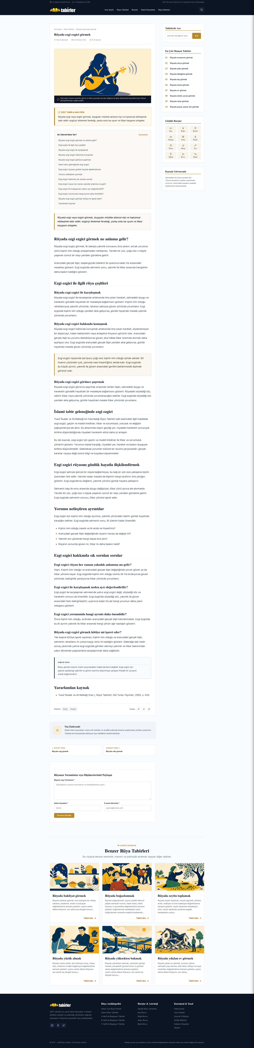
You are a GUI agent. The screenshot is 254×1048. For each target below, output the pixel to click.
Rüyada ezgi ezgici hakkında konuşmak (75, 155)
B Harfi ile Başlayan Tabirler (113, 1020)
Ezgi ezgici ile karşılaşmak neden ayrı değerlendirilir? (81, 189)
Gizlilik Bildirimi (180, 1020)
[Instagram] (52, 1025)
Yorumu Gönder (64, 815)
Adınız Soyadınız (61, 803)
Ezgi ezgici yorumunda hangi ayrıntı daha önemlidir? (80, 194)
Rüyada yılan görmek (179, 68)
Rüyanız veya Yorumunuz (64, 780)
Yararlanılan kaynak (66, 203)
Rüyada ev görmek (178, 90)
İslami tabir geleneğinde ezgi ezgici (73, 164)
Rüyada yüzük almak (67, 958)
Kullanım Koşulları (181, 1024)
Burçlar (135, 10)
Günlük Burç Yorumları (147, 1009)
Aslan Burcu (143, 1020)
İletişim (177, 1028)
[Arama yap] (201, 9)
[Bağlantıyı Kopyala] (138, 709)
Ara (196, 36)
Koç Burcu (142, 1012)
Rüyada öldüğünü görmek (181, 74)
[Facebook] (58, 1025)
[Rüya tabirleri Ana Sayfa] (63, 10)
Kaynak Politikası (181, 1016)
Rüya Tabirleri (123, 10)
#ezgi (65, 709)
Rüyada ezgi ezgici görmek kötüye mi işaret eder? (80, 199)
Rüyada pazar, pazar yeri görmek (184, 107)
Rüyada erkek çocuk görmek (182, 96)
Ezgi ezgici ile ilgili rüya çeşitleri (71, 145)
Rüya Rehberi (164, 10)
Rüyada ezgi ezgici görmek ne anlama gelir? (77, 140)
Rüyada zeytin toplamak (174, 895)
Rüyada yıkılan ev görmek (175, 958)
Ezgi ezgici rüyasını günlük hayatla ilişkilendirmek (79, 169)
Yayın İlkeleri (179, 1012)
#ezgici (73, 709)
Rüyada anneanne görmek (181, 57)
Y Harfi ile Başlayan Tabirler (113, 1024)
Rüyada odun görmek (179, 101)
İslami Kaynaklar (148, 10)
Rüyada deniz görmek (179, 85)
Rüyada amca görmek (179, 63)
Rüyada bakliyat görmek (69, 895)
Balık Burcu (142, 1024)
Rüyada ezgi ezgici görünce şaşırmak (74, 160)
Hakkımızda (179, 1009)
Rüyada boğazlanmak (119, 895)
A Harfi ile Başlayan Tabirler (113, 1016)
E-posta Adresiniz (112, 803)
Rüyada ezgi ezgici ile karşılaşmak (73, 150)
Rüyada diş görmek (178, 79)
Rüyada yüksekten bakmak (123, 958)
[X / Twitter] (149, 709)
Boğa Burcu (143, 1016)
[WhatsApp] (144, 709)
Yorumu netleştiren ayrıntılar (70, 174)
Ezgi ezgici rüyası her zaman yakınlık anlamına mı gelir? (82, 184)
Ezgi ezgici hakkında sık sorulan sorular (75, 179)
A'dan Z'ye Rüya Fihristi (111, 1009)
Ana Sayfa (109, 10)
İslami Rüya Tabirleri (109, 1012)
